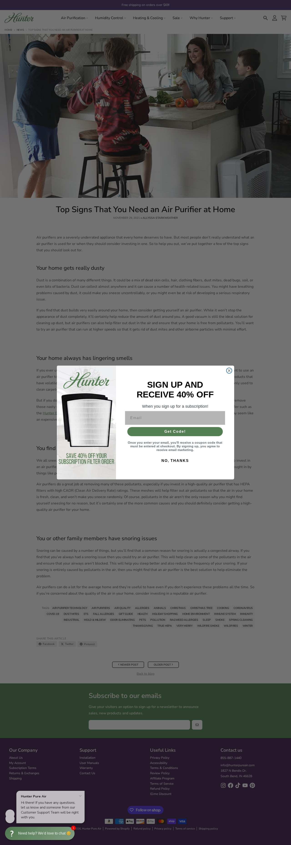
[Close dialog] (229, 370)
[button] (40, 833)
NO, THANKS (175, 461)
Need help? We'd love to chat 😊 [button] (44, 833)
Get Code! (175, 431)
